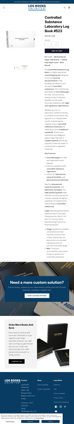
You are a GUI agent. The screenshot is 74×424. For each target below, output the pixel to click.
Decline (51, 421)
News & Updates (59, 393)
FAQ (55, 389)
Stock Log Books (42, 385)
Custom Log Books (43, 389)
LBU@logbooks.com (29, 411)
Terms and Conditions (61, 402)
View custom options (37, 296)
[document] (21, 39)
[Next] (34, 39)
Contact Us (17, 361)
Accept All (30, 421)
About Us (57, 385)
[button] (4, 8)
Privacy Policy (40, 418)
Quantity (47, 40)
